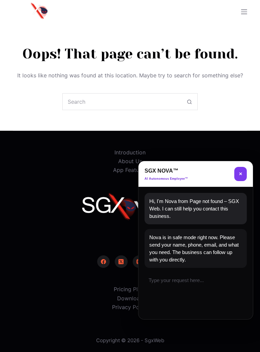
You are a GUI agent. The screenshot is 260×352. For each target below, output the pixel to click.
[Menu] (244, 12)
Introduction (130, 152)
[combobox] (122, 101)
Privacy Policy (130, 307)
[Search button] (189, 102)
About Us (130, 161)
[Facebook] (103, 261)
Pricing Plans (130, 289)
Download (130, 298)
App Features (130, 170)
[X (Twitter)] (121, 261)
